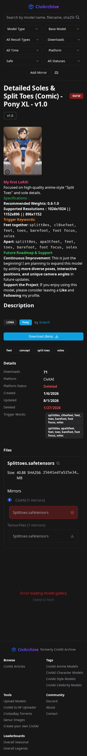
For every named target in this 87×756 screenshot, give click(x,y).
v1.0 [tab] (10, 115)
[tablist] (10, 116)
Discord (52, 701)
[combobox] (23, 40)
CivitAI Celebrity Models (64, 685)
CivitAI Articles (14, 666)
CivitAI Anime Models (62, 666)
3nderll (44, 322)
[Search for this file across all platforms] (58, 463)
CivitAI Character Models (64, 672)
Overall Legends (16, 748)
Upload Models (15, 701)
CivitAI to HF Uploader (20, 707)
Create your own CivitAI (21, 726)
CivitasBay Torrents (18, 713)
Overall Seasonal (16, 742)
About (50, 707)
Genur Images (14, 720)
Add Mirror (38, 72)
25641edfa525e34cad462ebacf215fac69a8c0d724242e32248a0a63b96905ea (61, 472)
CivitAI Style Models (61, 679)
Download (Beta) (41, 336)
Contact (52, 713)
